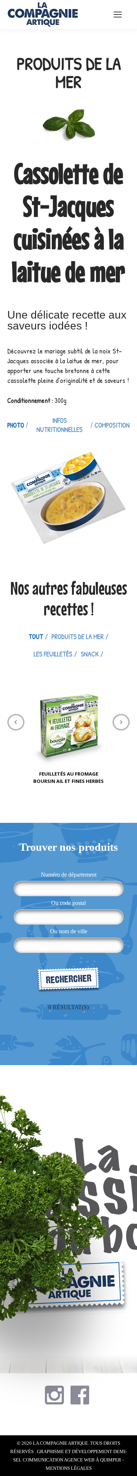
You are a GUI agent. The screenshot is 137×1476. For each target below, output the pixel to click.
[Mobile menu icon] (117, 14)
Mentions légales (69, 1468)
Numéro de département (68, 875)
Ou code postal (68, 903)
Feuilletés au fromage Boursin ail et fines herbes (68, 777)
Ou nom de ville (68, 931)
